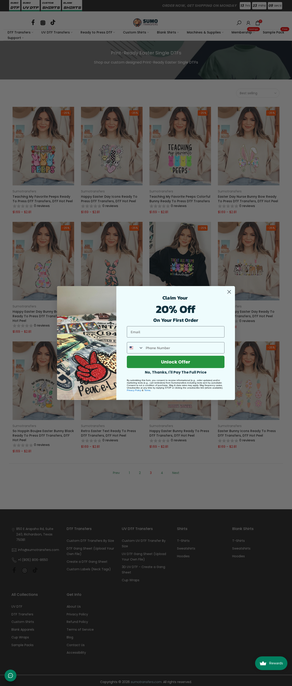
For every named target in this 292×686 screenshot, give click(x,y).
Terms (147, 390)
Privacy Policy (134, 390)
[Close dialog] (229, 292)
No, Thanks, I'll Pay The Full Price (175, 372)
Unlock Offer (175, 362)
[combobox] (135, 347)
